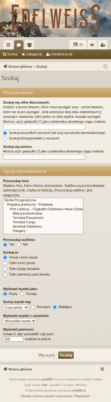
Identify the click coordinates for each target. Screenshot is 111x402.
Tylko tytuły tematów (23, 269)
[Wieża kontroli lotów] (43, 214)
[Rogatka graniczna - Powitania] (43, 205)
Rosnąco (43, 307)
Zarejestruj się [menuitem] (104, 46)
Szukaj (12, 54)
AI (81, 45)
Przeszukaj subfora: (19, 240)
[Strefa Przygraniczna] (43, 200)
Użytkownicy (30, 46)
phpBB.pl (79, 390)
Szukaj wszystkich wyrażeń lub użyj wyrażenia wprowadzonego (56, 133)
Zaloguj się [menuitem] (93, 46)
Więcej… (9, 46)
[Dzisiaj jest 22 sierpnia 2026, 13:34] (105, 66)
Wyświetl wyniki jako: (20, 289)
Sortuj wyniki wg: (17, 302)
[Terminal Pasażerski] (43, 218)
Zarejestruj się (61, 54)
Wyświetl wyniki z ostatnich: (26, 316)
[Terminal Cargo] (43, 222)
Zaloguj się (34, 54)
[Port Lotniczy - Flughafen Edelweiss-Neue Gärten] (43, 209)
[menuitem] (46, 396)
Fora (20, 46)
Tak (11, 244)
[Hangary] (43, 231)
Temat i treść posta (23, 257)
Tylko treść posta (21, 263)
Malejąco (65, 307)
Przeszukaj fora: (16, 181)
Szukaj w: (11, 252)
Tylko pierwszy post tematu (29, 274)
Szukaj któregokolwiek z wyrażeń (33, 138)
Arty (44, 385)
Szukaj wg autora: (17, 146)
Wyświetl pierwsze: (18, 329)
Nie (25, 244)
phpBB (47, 379)
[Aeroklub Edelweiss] (43, 227)
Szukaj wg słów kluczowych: (26, 102)
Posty (13, 294)
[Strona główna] (55, 18)
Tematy (31, 294)
